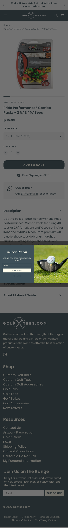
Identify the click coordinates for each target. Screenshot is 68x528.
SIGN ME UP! (17, 270)
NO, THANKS (17, 275)
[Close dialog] (66, 247)
